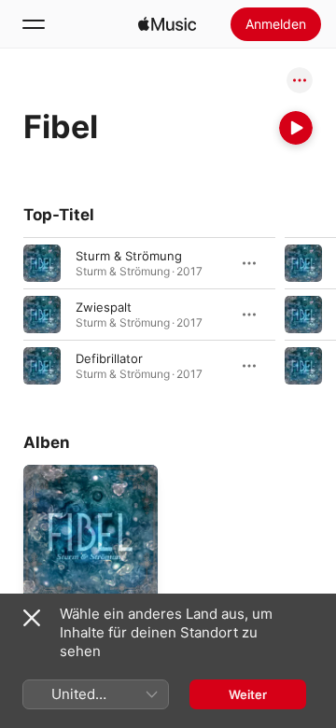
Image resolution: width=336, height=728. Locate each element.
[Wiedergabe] (296, 128)
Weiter (248, 694)
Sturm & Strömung (129, 255)
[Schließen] (31, 617)
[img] (167, 24)
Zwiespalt (104, 307)
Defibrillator (109, 358)
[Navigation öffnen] (33, 24)
